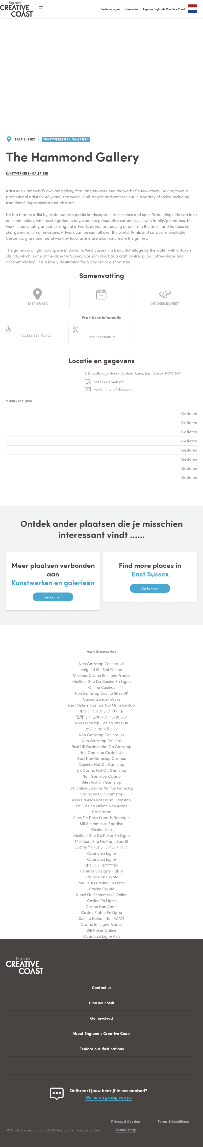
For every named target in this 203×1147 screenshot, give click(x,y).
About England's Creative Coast (102, 1033)
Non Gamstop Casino (101, 776)
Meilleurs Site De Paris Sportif (101, 841)
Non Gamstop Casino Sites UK (101, 693)
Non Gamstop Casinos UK (102, 663)
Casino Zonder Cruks (101, 699)
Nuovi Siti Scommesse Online (101, 894)
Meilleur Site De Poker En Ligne (101, 835)
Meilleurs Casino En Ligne (101, 883)
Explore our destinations (101, 1048)
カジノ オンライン (101, 729)
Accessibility (125, 1129)
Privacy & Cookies (125, 1121)
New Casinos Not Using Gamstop (101, 800)
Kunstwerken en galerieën (66, 139)
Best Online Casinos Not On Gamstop (101, 705)
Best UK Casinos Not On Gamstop (101, 746)
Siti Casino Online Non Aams (101, 806)
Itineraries (131, 9)
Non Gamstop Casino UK (101, 752)
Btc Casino (101, 811)
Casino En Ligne (101, 853)
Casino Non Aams (101, 906)
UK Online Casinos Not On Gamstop (102, 788)
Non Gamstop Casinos (102, 740)
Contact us (101, 987)
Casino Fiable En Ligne (101, 912)
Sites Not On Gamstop (101, 782)
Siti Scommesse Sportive (101, 823)
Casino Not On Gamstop (101, 794)
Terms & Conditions (173, 1121)
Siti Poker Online (101, 930)
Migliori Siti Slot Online (101, 669)
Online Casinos (101, 687)
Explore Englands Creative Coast (164, 9)
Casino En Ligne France (102, 924)
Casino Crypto (101, 888)
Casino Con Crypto (101, 877)
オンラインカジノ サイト (101, 711)
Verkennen (53, 596)
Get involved (101, 1018)
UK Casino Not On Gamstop (101, 770)
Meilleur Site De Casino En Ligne (101, 681)
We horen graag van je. (108, 1097)
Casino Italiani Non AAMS (101, 918)
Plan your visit (101, 1003)
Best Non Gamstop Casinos (101, 758)
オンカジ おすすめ (101, 865)
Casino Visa (101, 829)
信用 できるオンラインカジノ (101, 717)
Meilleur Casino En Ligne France (101, 675)
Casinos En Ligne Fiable (101, 871)
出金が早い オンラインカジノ (101, 847)
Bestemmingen (110, 9)
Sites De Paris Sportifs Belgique (101, 817)
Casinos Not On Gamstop (101, 764)
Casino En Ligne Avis (101, 936)
